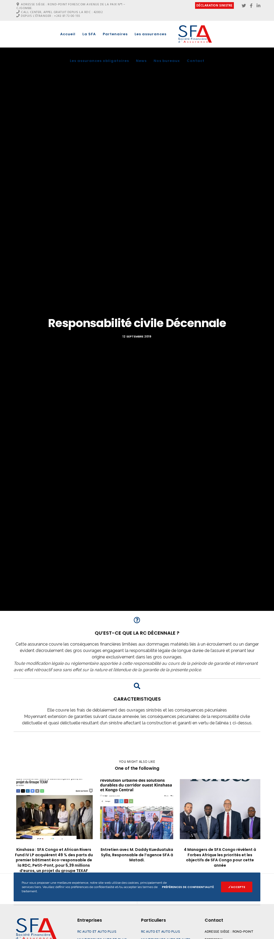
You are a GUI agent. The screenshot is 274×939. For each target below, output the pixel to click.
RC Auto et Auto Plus (96, 931)
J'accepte (236, 887)
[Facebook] (251, 5)
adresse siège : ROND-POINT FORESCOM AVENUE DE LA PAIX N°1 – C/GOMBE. (70, 6)
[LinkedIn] (258, 5)
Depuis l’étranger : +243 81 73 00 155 (50, 15)
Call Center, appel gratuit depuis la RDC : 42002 (62, 12)
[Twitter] (244, 5)
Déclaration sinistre (214, 5)
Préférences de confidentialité (188, 887)
